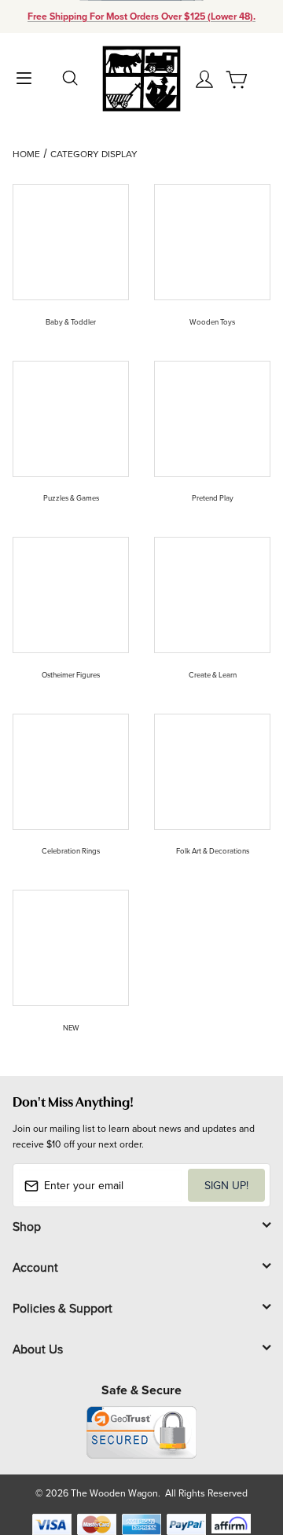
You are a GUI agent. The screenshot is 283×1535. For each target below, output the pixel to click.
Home (26, 153)
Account (35, 1267)
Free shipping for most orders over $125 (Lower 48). (141, 16)
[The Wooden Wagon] (141, 77)
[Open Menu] (23, 76)
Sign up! (226, 1185)
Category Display (94, 153)
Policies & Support (62, 1308)
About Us (38, 1348)
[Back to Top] (241, 1449)
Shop (27, 1226)
